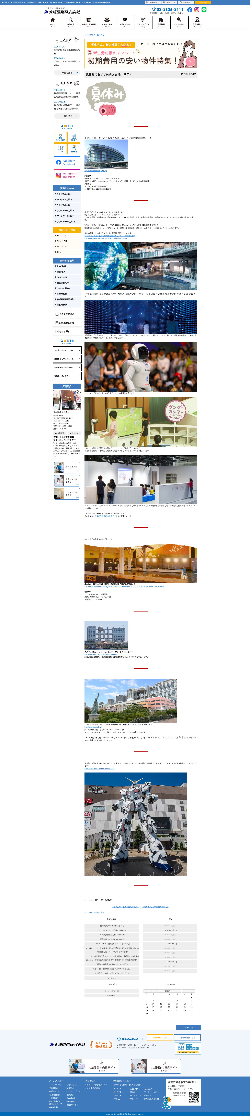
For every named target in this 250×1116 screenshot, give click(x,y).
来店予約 (203, 2)
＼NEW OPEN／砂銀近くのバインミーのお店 (112, 944)
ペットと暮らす (64, 288)
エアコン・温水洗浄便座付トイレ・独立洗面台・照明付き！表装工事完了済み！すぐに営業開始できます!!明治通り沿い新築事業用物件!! (112, 958)
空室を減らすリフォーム (63, 359)
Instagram (71, 1101)
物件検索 (70, 25)
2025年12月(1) (171, 962)
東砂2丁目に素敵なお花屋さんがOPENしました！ (112, 969)
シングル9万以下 (64, 205)
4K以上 (117, 1099)
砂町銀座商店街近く (66, 299)
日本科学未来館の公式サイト (106, 516)
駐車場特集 (62, 294)
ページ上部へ (190, 1028)
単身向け (61, 272)
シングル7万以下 (64, 194)
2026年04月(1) (171, 944)
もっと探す (64, 331)
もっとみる (111, 978)
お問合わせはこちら (187, 1038)
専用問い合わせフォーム (97, 1085)
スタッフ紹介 (107, 25)
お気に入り (171, 2)
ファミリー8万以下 (65, 210)
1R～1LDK (62, 235)
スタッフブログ (143, 25)
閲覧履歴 (187, 2)
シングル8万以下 (64, 199)
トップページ (56, 1085)
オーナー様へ (179, 25)
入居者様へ (197, 25)
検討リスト (55, 1091)
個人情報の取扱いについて (55, 1102)
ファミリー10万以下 (66, 221)
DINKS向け (62, 277)
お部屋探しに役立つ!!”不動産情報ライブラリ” (112, 973)
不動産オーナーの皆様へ (63, 367)
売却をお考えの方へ (62, 376)
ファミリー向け (150, 1092)
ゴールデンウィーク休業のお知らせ (112, 930)
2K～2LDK (62, 241)
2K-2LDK (118, 1092)
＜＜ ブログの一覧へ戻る (94, 35)
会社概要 (161, 25)
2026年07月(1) (171, 930)
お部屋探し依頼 (66, 322)
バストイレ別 (135, 1095)
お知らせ (71, 1088)
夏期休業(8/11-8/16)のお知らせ (112, 926)
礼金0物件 (61, 266)
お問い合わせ (125, 25)
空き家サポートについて (63, 350)
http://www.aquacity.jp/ (93, 727)
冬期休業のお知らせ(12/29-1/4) (112, 935)
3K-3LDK (118, 1095)
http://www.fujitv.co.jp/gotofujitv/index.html (100, 654)
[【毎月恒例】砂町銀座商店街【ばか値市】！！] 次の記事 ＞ (157, 907)
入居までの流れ (66, 314)
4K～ (59, 252)
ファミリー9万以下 (65, 216)
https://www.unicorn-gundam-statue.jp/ (99, 769)
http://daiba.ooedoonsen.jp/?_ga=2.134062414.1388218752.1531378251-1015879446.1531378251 (124, 587)
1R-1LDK (118, 1089)
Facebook (71, 1098)
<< (150, 991)
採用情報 (54, 1107)
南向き (133, 1092)
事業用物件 (62, 305)
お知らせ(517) (112, 995)
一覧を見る (67, 72)
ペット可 (148, 1095)
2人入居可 (148, 1089)
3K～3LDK (62, 246)
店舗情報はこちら (160, 1038)
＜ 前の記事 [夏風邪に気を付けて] (125, 907)
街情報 (70, 1095)
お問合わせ (55, 1095)
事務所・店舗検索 (89, 25)
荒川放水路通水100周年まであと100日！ (112, 964)
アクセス (75, 433)
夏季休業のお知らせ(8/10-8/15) (112, 939)
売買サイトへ (72, 1105)
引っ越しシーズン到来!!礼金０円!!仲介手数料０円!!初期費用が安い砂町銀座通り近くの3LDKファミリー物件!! (112, 950)
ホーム (52, 25)
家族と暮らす (63, 283)
